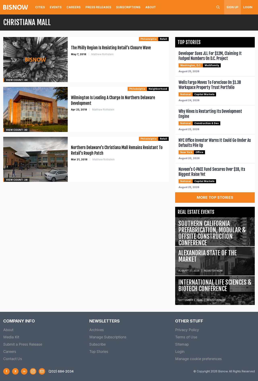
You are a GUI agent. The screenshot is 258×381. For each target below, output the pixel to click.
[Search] (218, 7)
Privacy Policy (187, 330)
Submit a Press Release (22, 344)
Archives (96, 330)
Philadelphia (148, 38)
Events (56, 7)
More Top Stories (215, 197)
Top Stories (98, 351)
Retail (163, 38)
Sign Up (232, 7)
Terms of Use (186, 337)
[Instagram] (33, 371)
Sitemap (182, 344)
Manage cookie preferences (198, 359)
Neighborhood (158, 88)
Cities (40, 7)
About (150, 7)
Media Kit (11, 337)
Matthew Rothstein (102, 54)
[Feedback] (42, 371)
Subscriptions (128, 7)
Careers (74, 7)
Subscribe (97, 344)
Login (247, 7)
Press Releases (98, 7)
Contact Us (12, 359)
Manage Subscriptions (107, 337)
